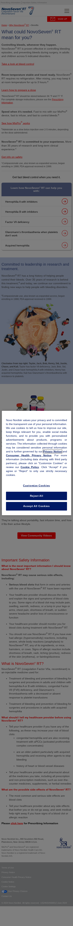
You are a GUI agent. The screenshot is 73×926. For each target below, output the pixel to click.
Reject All (36, 495)
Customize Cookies (36, 485)
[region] (36, 463)
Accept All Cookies (36, 506)
